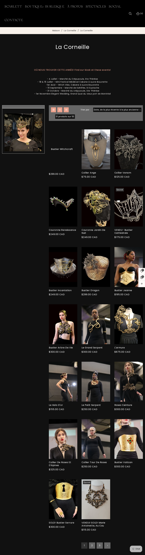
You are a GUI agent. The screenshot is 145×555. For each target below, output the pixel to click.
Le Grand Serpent (92, 347)
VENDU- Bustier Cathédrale (123, 232)
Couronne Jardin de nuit (93, 232)
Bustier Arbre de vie (61, 347)
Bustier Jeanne (123, 290)
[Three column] (53, 109)
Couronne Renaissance (62, 230)
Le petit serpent (91, 405)
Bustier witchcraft (62, 149)
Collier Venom (122, 172)
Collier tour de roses (94, 462)
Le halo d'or (56, 405)
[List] (66, 109)
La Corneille (70, 30)
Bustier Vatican (123, 462)
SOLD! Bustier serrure (61, 522)
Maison (56, 30)
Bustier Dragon (90, 290)
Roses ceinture (123, 405)
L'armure (119, 347)
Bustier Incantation (60, 290)
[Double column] (59, 109)
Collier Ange (89, 172)
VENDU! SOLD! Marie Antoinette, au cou (93, 524)
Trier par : (85, 109)
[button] (34, 7)
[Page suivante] (107, 545)
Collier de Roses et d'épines (60, 464)
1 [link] (84, 545)
